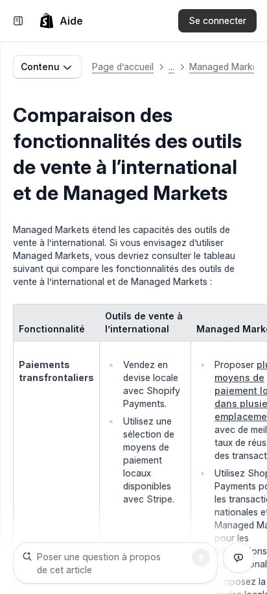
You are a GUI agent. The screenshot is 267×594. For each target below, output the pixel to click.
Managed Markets (227, 66)
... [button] (171, 66)
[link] (61, 21)
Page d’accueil (123, 66)
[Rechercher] (201, 558)
